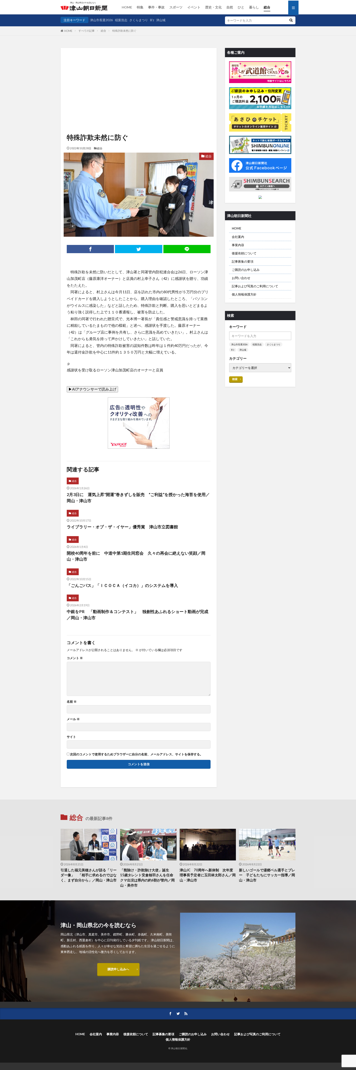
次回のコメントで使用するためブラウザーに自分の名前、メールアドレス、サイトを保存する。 (136, 754)
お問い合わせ (241, 278)
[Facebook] (90, 249)
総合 (267, 7)
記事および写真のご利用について (255, 286)
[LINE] (187, 249)
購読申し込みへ (118, 969)
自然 (229, 7)
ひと (241, 7)
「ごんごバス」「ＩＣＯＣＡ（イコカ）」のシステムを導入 (122, 585)
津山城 (160, 20)
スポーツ (176, 7)
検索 (235, 379)
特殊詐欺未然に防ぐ (124, 30)
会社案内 (238, 237)
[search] (290, 20)
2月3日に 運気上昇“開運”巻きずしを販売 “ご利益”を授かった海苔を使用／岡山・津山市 (138, 497)
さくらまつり (138, 20)
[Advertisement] (139, 77)
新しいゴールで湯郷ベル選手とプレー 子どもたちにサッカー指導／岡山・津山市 (267, 875)
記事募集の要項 (242, 261)
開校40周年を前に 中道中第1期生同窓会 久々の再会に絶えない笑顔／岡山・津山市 (136, 556)
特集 (140, 7)
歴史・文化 (213, 7)
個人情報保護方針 (244, 294)
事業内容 (238, 245)
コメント (75, 658)
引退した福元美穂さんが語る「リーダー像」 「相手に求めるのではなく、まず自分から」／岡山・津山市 (89, 875)
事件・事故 (156, 7)
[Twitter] (138, 249)
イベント (193, 7)
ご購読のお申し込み (246, 269)
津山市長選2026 (101, 20)
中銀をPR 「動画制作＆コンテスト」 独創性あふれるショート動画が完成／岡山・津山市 (137, 614)
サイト (71, 736)
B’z (152, 20)
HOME (127, 7)
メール (73, 719)
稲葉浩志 (121, 20)
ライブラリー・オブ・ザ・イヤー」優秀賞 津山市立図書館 (122, 526)
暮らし (254, 7)
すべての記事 (86, 30)
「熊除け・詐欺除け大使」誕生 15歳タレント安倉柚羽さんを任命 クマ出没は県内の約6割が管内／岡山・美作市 (148, 877)
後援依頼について (244, 253)
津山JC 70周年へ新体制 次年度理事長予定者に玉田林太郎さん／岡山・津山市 (208, 875)
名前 (72, 701)
